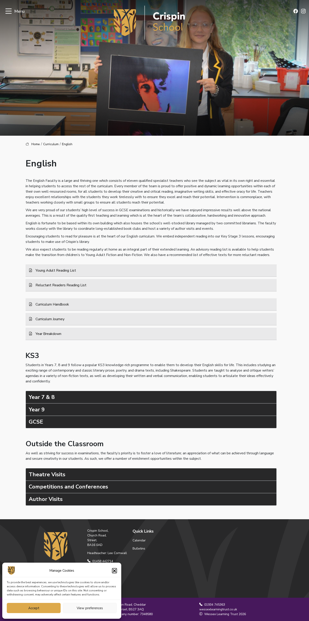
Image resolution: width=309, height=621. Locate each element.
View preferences (90, 608)
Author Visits (46, 499)
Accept (33, 608)
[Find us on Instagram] (303, 11)
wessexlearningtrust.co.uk (218, 609)
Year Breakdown (48, 333)
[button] (114, 570)
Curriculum (51, 144)
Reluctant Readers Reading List (60, 285)
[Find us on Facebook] (295, 11)
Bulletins (139, 548)
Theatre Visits (47, 474)
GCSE (36, 421)
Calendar (139, 540)
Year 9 (37, 409)
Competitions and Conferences (68, 486)
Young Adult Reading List (55, 270)
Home (35, 144)
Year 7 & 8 (42, 397)
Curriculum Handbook (52, 304)
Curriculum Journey (49, 319)
